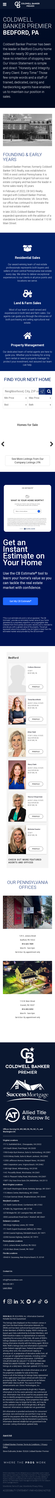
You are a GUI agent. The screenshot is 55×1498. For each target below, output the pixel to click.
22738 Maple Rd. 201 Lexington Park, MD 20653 (23, 1213)
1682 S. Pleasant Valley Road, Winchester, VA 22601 (25, 1177)
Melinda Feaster (34, 829)
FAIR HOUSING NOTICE (40, 1490)
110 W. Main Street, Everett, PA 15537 (19, 1249)
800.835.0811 (8, 1284)
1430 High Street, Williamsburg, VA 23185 (20, 1169)
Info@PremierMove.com (13, 1280)
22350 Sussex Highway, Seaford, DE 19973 (21, 1237)
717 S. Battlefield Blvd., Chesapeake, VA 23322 (22, 1144)
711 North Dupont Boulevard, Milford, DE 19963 (22, 1229)
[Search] (48, 391)
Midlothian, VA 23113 (25, 1181)
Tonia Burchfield (34, 700)
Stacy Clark (32, 764)
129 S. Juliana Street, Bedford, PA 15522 (20, 1245)
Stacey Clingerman (35, 797)
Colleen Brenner (34, 667)
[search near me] (42, 391)
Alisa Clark (32, 732)
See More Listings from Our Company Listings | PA (28, 460)
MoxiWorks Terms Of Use (12, 1486)
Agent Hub (7, 1436)
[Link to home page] (27, 4)
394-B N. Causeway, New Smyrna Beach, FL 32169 (24, 1257)
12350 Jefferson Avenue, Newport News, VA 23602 (24, 1161)
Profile (36, 687)
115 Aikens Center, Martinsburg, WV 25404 (21, 1193)
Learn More (7, 1288)
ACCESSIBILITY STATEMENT (15, 1490)
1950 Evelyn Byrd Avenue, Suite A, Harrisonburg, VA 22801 (27, 1152)
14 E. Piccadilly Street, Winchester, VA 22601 (22, 1173)
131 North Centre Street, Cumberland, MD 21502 (23, 1205)
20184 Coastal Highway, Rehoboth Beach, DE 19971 (25, 1233)
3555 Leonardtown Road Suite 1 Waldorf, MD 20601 (24, 1217)
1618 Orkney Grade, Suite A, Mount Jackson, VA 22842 (26, 1156)
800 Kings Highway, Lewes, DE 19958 (19, 1225)
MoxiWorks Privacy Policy (33, 1486)
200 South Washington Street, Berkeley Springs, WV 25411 (27, 1189)
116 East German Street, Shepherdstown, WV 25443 (25, 1197)
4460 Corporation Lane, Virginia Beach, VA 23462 (23, 1165)
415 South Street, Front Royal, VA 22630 (20, 1148)
